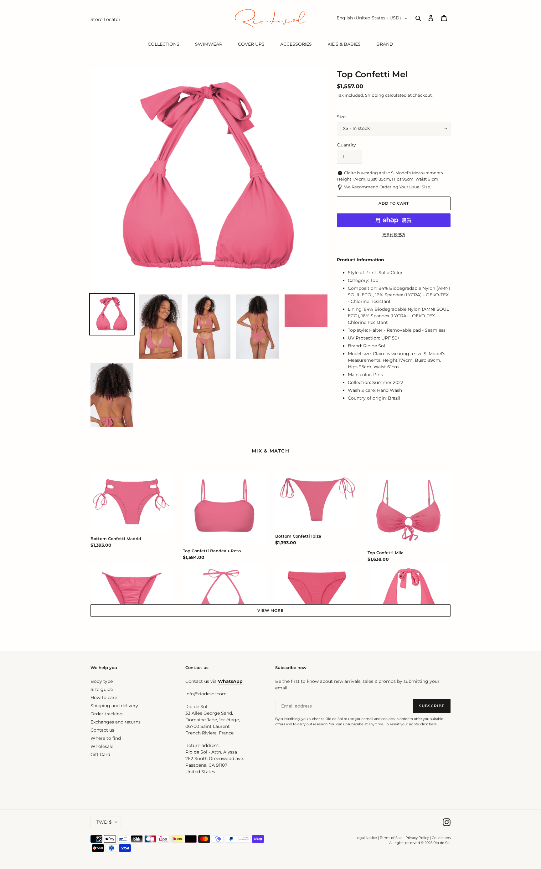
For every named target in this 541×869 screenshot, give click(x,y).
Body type (101, 681)
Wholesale (101, 746)
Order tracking (106, 714)
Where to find (105, 738)
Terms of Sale (391, 838)
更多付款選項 (393, 235)
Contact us (102, 730)
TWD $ (104, 822)
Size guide (101, 689)
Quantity (346, 145)
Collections (441, 838)
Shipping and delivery (114, 705)
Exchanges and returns (115, 722)
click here (428, 724)
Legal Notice (366, 838)
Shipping (374, 95)
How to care (103, 697)
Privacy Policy (417, 838)
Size (341, 117)
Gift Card (100, 754)
